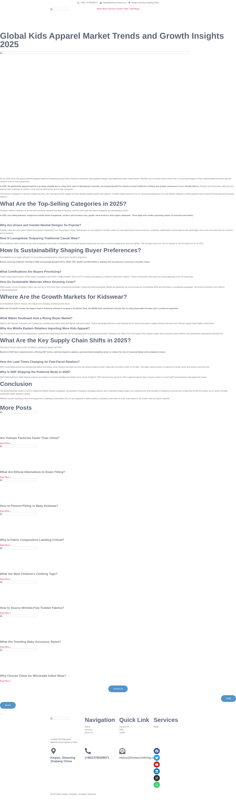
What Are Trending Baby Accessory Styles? (30, 641)
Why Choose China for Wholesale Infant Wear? (33, 675)
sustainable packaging (183, 287)
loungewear (42, 243)
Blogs (136, 9)
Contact (119, 9)
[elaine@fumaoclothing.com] (122, 751)
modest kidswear (109, 333)
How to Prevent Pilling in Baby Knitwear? (29, 505)
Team (131, 9)
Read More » (5, 443)
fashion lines (81, 230)
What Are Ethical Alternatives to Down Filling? (32, 472)
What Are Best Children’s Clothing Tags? (29, 573)
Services (112, 9)
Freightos (92, 377)
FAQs (126, 9)
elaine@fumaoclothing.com (138, 757)
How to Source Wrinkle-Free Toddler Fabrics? (32, 607)
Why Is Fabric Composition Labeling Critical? (32, 539)
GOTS (80, 277)
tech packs (47, 367)
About (105, 9)
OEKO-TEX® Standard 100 (63, 277)
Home (99, 9)
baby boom (60, 323)
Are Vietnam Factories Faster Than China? (29, 438)
